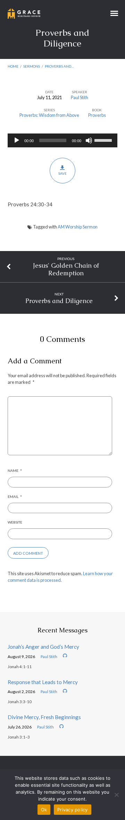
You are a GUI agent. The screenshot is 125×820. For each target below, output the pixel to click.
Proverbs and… (59, 66)
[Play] (16, 140)
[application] (63, 140)
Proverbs (97, 115)
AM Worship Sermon (78, 227)
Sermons (31, 66)
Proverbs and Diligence (59, 301)
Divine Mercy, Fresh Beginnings (44, 717)
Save (62, 173)
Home (13, 66)
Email (15, 496)
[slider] (104, 139)
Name (15, 470)
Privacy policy (72, 809)
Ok (44, 809)
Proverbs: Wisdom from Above (49, 115)
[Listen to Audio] (65, 656)
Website (15, 522)
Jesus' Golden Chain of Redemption (66, 269)
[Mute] (88, 140)
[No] (116, 794)
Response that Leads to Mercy (43, 682)
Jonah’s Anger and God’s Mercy (43, 647)
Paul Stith (79, 97)
